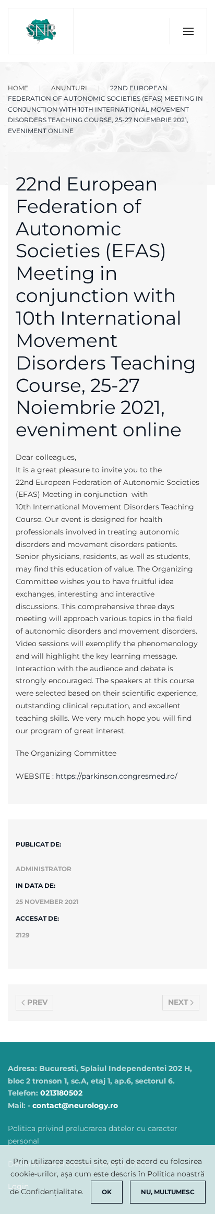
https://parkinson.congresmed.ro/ (116, 776)
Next (178, 1002)
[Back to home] (41, 31)
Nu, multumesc (168, 1192)
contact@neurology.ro (75, 1105)
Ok (107, 1192)
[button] (188, 31)
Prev (37, 1002)
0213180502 (61, 1093)
